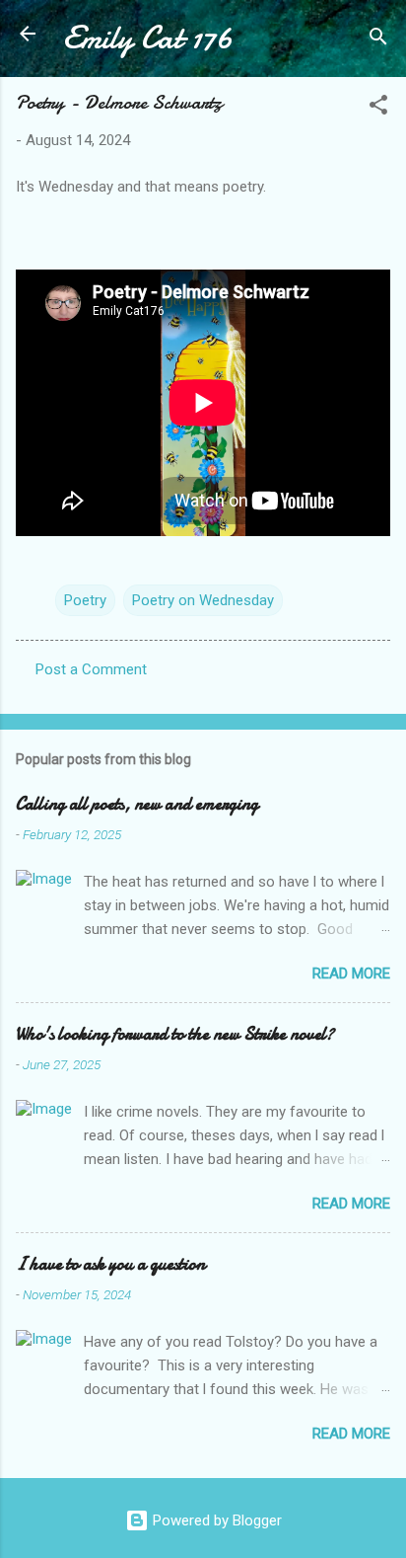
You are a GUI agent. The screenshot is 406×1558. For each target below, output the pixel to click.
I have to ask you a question (110, 1264)
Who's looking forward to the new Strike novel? (175, 1034)
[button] (378, 108)
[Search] (378, 40)
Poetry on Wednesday (203, 600)
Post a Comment (91, 669)
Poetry (85, 600)
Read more (351, 973)
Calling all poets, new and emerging (137, 804)
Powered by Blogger (215, 1520)
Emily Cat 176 (148, 38)
